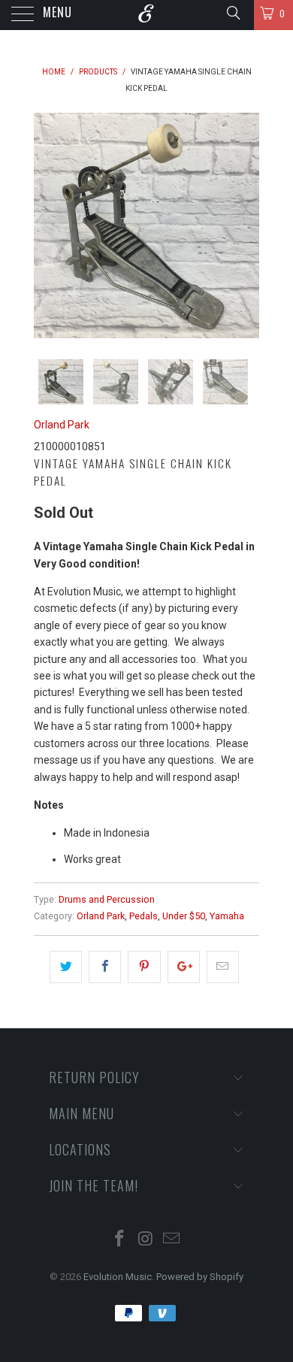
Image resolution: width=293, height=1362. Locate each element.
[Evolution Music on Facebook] (119, 1240)
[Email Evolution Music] (172, 1240)
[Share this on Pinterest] (144, 966)
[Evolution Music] (147, 15)
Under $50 (183, 916)
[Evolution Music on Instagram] (145, 1240)
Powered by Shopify (199, 1276)
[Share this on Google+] (184, 966)
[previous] (48, 225)
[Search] (232, 13)
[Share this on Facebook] (105, 966)
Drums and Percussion (107, 899)
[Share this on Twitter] (66, 966)
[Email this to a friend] (223, 966)
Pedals (143, 916)
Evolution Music (117, 1276)
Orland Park (61, 425)
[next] (245, 225)
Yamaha (227, 916)
